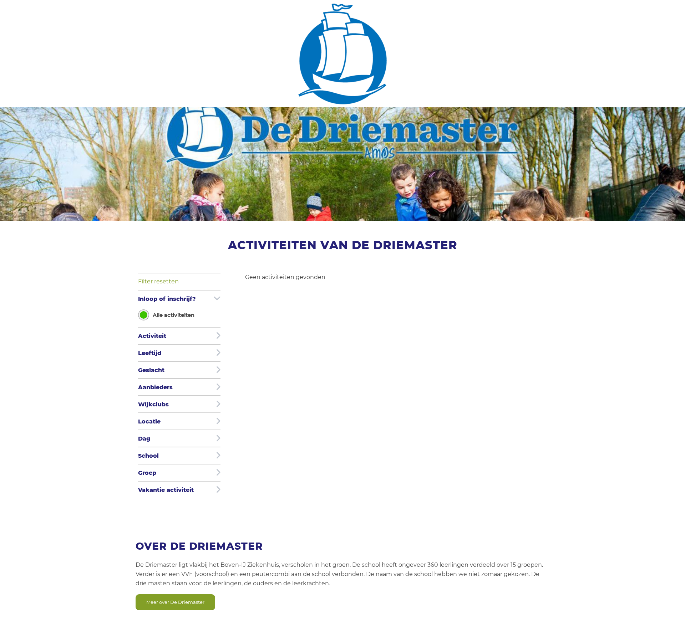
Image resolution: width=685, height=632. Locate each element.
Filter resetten (158, 281)
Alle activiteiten (173, 315)
